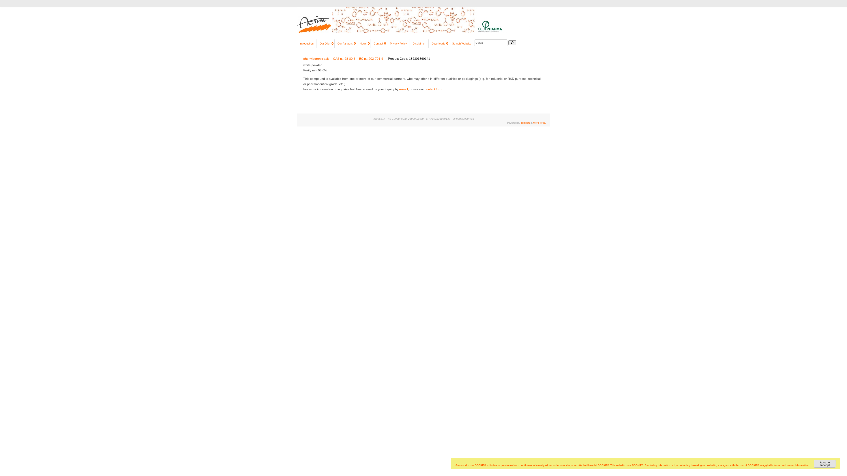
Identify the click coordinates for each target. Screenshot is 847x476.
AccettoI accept (825, 463)
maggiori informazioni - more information (784, 465)
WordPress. (539, 122)
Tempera (525, 122)
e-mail (403, 89)
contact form (433, 89)
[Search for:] (491, 42)
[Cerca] (512, 42)
